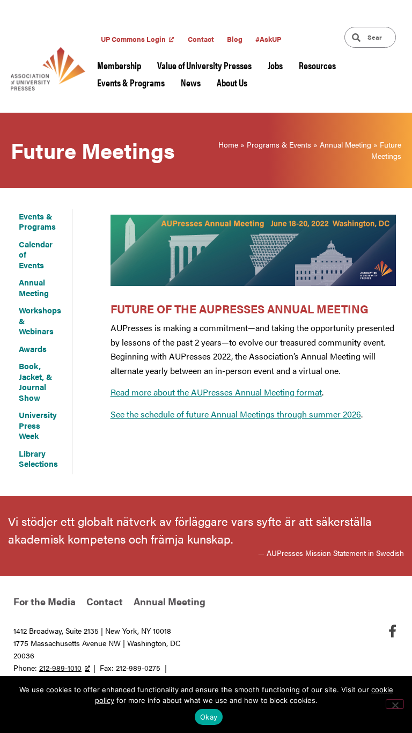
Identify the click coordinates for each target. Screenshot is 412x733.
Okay (208, 717)
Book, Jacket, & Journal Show (36, 381)
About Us (232, 82)
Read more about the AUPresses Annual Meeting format (216, 392)
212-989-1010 (60, 667)
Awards (33, 348)
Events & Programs (131, 82)
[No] (395, 704)
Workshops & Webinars (40, 320)
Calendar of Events (36, 254)
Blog (234, 39)
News (191, 82)
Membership (119, 65)
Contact (201, 39)
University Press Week (38, 425)
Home (228, 144)
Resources (317, 65)
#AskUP (268, 39)
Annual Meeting (345, 144)
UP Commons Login (133, 39)
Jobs (275, 65)
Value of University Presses (204, 65)
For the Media (44, 601)
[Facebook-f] (392, 631)
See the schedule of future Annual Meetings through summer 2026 (236, 414)
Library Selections (38, 459)
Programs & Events (279, 144)
